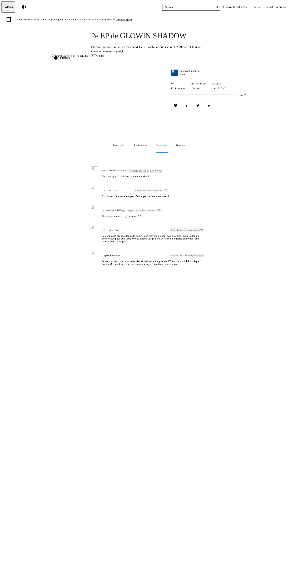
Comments (162, 145)
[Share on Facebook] (186, 105)
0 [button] (144, 170)
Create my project (276, 7)
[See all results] (217, 7)
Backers (180, 145)
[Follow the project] (175, 105)
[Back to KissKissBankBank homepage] (21, 7)
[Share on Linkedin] (209, 105)
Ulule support (124, 19)
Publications (140, 145)
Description (119, 145)
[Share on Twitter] (198, 105)
